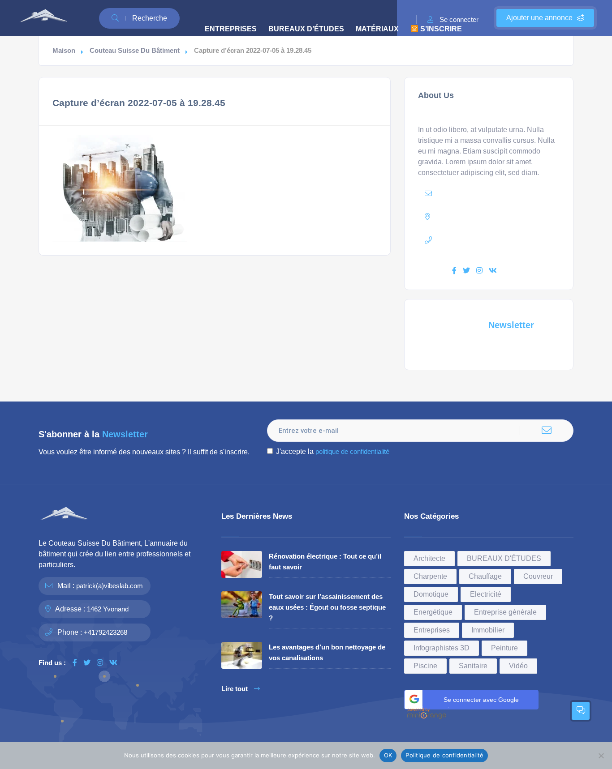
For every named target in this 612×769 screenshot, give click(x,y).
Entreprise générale (505, 612)
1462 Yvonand (108, 609)
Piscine (425, 666)
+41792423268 (105, 632)
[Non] (600, 755)
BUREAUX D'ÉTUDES (504, 558)
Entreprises (432, 630)
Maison (63, 50)
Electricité (485, 594)
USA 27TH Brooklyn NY (497, 217)
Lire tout (234, 688)
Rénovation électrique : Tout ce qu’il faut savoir (325, 561)
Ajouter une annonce (539, 17)
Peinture (504, 648)
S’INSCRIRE (440, 29)
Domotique (431, 594)
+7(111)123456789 (490, 240)
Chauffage (485, 576)
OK (388, 755)
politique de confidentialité (352, 451)
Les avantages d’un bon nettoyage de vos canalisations (327, 652)
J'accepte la (332, 451)
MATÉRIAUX (377, 29)
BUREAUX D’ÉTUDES (306, 29)
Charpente (430, 576)
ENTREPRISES (231, 29)
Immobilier (487, 630)
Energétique (433, 612)
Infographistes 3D (442, 648)
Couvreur (538, 576)
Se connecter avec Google (481, 699)
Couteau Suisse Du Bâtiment (135, 50)
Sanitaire (473, 666)
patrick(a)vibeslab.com (109, 586)
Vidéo (518, 666)
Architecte (429, 558)
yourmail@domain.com (490, 193)
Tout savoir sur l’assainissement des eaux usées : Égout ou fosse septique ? (327, 607)
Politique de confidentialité (444, 755)
